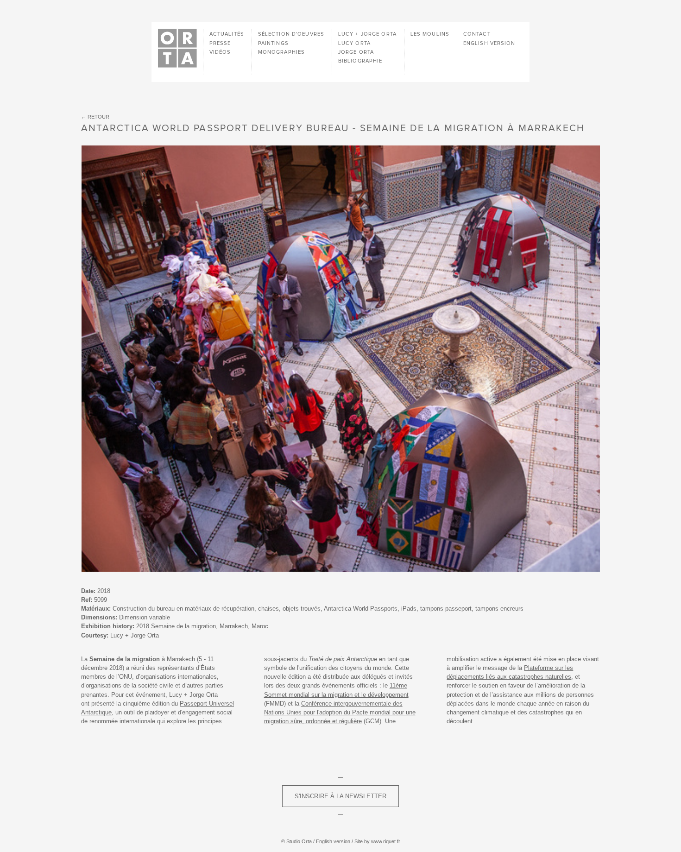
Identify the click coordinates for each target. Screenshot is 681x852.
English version (489, 43)
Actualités (226, 34)
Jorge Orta (356, 52)
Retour (98, 117)
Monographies (281, 52)
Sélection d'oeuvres (291, 34)
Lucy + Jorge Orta (367, 34)
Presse (220, 43)
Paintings (273, 43)
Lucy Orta (354, 43)
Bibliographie (360, 60)
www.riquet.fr (385, 841)
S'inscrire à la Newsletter (340, 796)
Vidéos (220, 52)
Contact (477, 34)
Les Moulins (429, 34)
